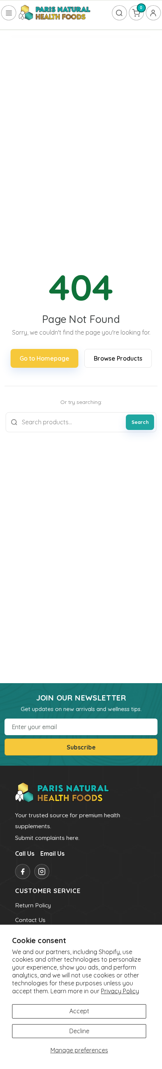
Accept (79, 1011)
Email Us (52, 853)
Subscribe (81, 747)
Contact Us (30, 920)
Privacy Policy (120, 991)
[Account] (153, 12)
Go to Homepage (44, 358)
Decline (79, 1031)
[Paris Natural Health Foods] (54, 13)
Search (140, 422)
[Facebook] (22, 871)
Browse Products (118, 358)
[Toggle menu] (8, 12)
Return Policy (33, 905)
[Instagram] (41, 871)
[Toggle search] (119, 12)
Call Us (24, 853)
